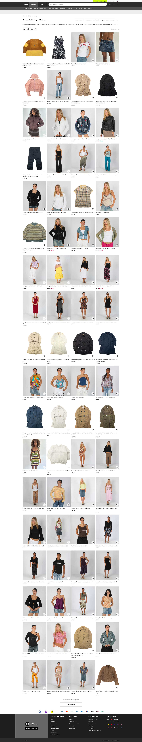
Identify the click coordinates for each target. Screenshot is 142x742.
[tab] (25, 8)
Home (24, 16)
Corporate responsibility (74, 723)
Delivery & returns (54, 723)
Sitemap (52, 730)
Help (52, 719)
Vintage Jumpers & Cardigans (107, 20)
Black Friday (90, 726)
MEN (42, 4)
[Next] (118, 20)
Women (29, 16)
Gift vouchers (90, 721)
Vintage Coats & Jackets (91, 20)
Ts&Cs (112, 740)
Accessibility (116, 740)
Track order (53, 721)
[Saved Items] (113, 4)
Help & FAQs (111, 1)
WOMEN (33, 4)
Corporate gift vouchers (93, 723)
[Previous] (73, 20)
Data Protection (54, 732)
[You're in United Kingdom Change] (117, 1)
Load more (71, 704)
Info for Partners (91, 728)
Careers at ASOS (72, 721)
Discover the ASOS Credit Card (94, 730)
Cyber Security (72, 728)
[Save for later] (44, 60)
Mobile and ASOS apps (93, 719)
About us (71, 719)
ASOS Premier (54, 726)
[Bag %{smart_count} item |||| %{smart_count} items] (117, 4)
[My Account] (110, 4)
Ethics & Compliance (55, 734)
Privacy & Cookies (105, 740)
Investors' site (72, 726)
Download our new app (100, 1)
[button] (108, 724)
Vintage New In (79, 20)
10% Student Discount (55, 728)
